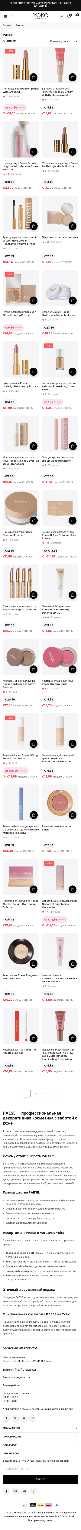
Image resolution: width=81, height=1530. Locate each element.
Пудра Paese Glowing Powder (60, 237)
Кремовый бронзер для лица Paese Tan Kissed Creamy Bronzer (19, 684)
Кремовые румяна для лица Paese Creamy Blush (57, 682)
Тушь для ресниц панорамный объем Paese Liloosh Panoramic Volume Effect (20, 241)
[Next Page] (54, 1093)
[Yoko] (40, 16)
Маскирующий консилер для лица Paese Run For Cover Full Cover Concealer (21, 461)
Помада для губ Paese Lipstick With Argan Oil (21, 90)
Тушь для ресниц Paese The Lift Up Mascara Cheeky (58, 459)
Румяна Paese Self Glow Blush (56, 828)
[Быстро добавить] (33, 77)
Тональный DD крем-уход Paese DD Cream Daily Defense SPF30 (56, 610)
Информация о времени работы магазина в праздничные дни (39, 1409)
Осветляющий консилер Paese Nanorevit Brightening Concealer (60, 904)
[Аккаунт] (62, 16)
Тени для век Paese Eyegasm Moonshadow (20, 976)
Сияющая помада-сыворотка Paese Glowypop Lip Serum (20, 608)
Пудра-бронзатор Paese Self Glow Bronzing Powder (19, 313)
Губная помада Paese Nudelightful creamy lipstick (20, 384)
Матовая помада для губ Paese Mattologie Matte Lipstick (60, 164)
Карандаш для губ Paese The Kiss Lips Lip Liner (20, 1051)
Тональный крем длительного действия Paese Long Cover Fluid (59, 386)
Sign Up (40, 1479)
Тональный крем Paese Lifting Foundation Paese (20, 756)
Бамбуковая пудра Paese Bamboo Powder (17, 533)
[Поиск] (12, 16)
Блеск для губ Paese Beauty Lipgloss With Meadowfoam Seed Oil (20, 166)
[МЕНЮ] (5, 16)
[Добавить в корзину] (34, 226)
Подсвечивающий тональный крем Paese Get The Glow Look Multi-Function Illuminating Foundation (58, 1054)
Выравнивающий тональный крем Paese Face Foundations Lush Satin (58, 758)
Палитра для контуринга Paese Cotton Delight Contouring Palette (20, 904)
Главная (7, 25)
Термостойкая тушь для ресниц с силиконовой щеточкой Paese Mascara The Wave (21, 830)
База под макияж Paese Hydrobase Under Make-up (59, 313)
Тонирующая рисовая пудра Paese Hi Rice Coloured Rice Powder (59, 535)
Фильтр (11, 41)
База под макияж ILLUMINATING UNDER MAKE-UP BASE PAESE (59, 978)
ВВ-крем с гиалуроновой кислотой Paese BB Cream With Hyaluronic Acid (57, 92)
